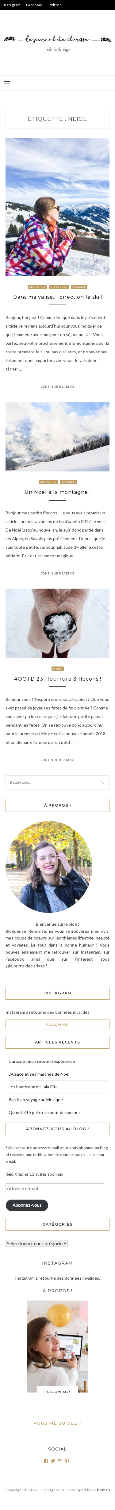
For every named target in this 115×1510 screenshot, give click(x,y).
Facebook (34, 5)
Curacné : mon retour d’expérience (42, 1061)
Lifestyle (59, 286)
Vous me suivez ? (57, 1423)
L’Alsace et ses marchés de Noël (39, 1074)
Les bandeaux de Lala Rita (33, 1086)
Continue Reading (58, 386)
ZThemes (101, 1490)
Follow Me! (57, 1024)
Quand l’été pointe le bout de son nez (44, 1112)
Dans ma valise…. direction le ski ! (57, 297)
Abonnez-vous (27, 1205)
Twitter (54, 5)
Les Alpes (37, 286)
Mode (57, 668)
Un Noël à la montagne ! (58, 492)
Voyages (79, 286)
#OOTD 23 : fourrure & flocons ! (57, 679)
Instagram (12, 5)
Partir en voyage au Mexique (36, 1099)
